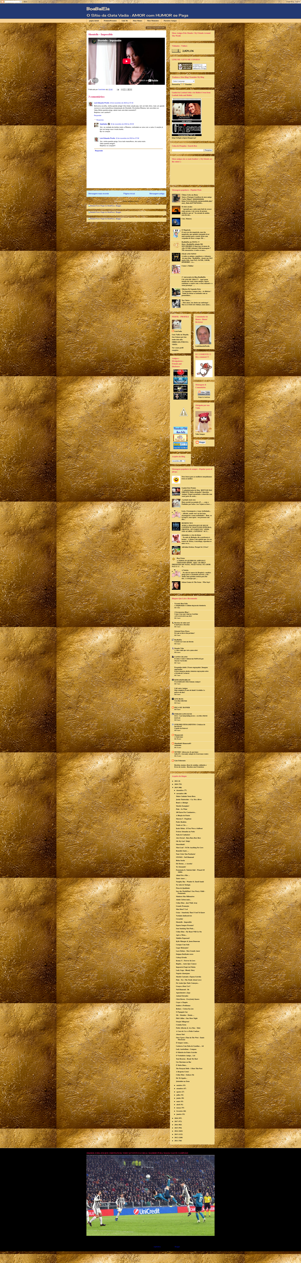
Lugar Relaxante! (182, 948)
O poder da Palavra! (181, 728)
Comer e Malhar (187, 266)
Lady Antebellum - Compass (186, 1049)
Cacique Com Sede (182, 944)
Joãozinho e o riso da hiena (191, 535)
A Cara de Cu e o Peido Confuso (187, 1031)
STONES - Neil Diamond (185, 857)
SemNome (207, 397)
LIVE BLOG (178, 699)
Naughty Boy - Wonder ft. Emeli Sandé (190, 881)
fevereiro (179, 1111)
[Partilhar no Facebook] (129, 89)
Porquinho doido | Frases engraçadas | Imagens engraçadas (191, 668)
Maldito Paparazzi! (183, 938)
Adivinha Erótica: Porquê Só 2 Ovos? (195, 547)
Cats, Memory (187, 218)
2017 (176, 1121)
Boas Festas (181, 558)
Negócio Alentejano (183, 973)
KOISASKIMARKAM (182, 680)
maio (178, 1101)
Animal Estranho (182, 996)
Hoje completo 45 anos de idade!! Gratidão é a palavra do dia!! (189, 691)
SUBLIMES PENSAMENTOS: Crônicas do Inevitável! (189, 725)
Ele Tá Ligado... (181, 1078)
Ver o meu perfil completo (177, 348)
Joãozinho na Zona (183, 1081)
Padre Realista (181, 822)
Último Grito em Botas (190, 195)
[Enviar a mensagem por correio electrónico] (117, 89)
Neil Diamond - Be (182, 989)
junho (178, 1098)
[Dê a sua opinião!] (124, 89)
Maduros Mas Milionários (185, 896)
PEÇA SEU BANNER (182, 707)
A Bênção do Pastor (183, 815)
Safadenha (177, 745)
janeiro (179, 1114)
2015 (176, 1128)
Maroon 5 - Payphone (183, 818)
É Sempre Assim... (182, 1042)
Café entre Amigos (181, 688)
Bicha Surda (180, 860)
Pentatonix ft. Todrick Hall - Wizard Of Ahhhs (190, 871)
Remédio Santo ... (182, 851)
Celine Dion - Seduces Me (185, 1075)
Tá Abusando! (181, 867)
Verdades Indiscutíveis (184, 915)
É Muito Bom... (181, 1065)
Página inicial (129, 194)
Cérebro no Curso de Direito (184, 641)
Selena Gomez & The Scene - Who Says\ (196, 582)
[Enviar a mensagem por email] (122, 89)
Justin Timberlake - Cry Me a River (189, 799)
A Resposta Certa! (182, 1071)
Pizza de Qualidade (183, 888)
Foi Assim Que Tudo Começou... (187, 983)
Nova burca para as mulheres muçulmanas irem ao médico (197, 477)
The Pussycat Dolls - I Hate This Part (189, 1068)
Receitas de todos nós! (182, 622)
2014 (176, 1131)
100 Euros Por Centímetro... (186, 812)
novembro (180, 793)
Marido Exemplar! (182, 806)
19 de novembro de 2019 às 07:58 (127, 138)
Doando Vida (179, 648)
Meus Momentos (153, 20)
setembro (179, 1088)
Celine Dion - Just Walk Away (186, 903)
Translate (188, 84)
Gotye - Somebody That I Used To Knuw (190, 912)
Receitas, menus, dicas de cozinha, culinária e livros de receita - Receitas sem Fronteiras (190, 766)
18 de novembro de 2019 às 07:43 (121, 103)
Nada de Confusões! (183, 834)
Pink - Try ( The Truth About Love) (189, 980)
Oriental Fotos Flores (181, 631)
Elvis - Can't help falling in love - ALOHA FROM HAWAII (190, 717)
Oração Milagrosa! (182, 1021)
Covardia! (179, 919)
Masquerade (178, 735)
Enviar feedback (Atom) (131, 201)
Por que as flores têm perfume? (184, 633)
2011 (176, 1140)
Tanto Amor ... (181, 878)
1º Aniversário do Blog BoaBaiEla (194, 277)
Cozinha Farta (181, 1024)
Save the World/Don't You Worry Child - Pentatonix (190, 892)
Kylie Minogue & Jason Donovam (188, 941)
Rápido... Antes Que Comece (186, 963)
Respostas (100, 120)
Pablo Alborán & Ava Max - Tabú (188, 1028)
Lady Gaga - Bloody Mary (185, 970)
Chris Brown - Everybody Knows (187, 999)
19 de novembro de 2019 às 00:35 (122, 124)
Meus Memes (137, 20)
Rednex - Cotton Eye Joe (185, 1009)
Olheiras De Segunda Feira (191, 289)
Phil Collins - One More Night (187, 1018)
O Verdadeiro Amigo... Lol (185, 1055)
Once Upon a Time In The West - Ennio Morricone (190, 1038)
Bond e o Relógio (182, 802)
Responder (97, 115)
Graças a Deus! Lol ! (183, 986)
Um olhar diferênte (180, 701)
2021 (176, 781)
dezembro (180, 790)
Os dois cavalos (187, 206)
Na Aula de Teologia (183, 885)
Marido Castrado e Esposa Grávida (188, 976)
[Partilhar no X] (126, 89)
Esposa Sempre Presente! (185, 925)
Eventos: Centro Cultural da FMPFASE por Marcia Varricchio (189, 660)
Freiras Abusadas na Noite (185, 831)
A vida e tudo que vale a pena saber (186, 650)
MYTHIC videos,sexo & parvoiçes (186, 752)
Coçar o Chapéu (182, 1002)
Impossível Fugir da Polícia (185, 967)
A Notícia (185, 570)
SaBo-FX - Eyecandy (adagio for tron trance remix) (191, 754)
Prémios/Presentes (110, 20)
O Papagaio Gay (182, 1012)
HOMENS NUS (187, 523)
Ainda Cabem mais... (183, 899)
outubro (179, 1085)
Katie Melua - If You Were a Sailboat (189, 828)
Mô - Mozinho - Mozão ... (185, 1015)
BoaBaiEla (98, 8)
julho (178, 1095)
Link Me (125, 20)
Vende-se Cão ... (181, 825)
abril (178, 1104)
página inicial (94, 20)
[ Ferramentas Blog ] (181, 612)
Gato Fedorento (180, 760)
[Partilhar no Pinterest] (131, 89)
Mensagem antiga (156, 194)
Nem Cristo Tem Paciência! (185, 854)
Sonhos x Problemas (183, 1005)
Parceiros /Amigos (170, 20)
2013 (176, 1134)
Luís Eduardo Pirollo (101, 103)
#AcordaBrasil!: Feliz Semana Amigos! (187, 682)
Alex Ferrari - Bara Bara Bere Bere (188, 838)
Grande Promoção (182, 906)
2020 (176, 784)
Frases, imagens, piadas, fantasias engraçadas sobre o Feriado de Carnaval (191, 672)
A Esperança (178, 737)
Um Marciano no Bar (183, 1062)
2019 (176, 787)
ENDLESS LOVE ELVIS (183, 714)
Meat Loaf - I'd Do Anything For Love (189, 847)
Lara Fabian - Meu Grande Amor (188, 951)
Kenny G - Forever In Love (185, 960)
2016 (176, 1124)
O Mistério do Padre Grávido (186, 1052)
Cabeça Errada (181, 957)
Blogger (177, 1247)
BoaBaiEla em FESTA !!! (191, 242)
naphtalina (157, 1247)
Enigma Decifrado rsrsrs (184, 954)
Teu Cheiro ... (186, 300)
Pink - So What (181, 809)
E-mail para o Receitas (182, 624)
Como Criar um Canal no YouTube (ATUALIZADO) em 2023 (186, 615)
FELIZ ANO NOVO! (189, 254)
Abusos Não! (180, 1034)
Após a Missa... (181, 935)
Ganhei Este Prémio (189, 488)
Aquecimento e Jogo (183, 992)
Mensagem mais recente (98, 194)
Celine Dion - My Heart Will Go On (189, 931)
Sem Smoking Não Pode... (185, 928)
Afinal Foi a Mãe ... (183, 875)
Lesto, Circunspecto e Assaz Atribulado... (196, 511)
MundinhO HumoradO (182, 743)
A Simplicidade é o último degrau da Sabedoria (190, 605)
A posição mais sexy (189, 500)
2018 (176, 1118)
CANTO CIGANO (180, 657)
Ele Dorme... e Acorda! (184, 863)
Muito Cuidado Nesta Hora (185, 796)
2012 (176, 1137)
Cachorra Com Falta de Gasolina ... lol (190, 1046)
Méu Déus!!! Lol (182, 909)
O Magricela (186, 230)
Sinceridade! (180, 844)
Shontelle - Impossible (184, 922)
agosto (178, 1091)
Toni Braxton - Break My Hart (187, 1059)
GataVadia (103, 124)
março (178, 1107)
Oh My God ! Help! (183, 841)
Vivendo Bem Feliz (181, 603)
